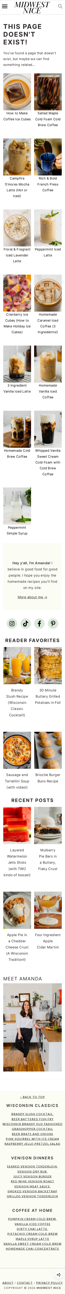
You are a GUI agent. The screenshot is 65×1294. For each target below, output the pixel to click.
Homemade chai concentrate (32, 1248)
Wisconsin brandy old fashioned (33, 1124)
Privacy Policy (49, 1282)
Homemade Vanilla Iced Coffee (48, 391)
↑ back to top (32, 1097)
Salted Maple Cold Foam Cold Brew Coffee (47, 119)
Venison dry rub (32, 1171)
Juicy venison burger (32, 1176)
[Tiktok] (25, 623)
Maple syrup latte (32, 1238)
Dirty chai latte (32, 1228)
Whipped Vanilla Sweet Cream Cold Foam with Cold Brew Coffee (47, 462)
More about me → (32, 597)
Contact (25, 1282)
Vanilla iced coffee (33, 1224)
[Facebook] (39, 623)
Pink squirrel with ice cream (32, 1138)
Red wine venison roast (32, 1181)
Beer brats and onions (32, 1134)
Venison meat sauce (32, 1186)
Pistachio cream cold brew (32, 1233)
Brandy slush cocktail (32, 1114)
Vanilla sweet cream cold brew (32, 1243)
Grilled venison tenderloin (32, 1196)
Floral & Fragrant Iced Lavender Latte (17, 255)
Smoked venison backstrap (32, 1191)
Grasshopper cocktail (32, 1128)
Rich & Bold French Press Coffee (47, 184)
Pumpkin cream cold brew (32, 1218)
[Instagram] (12, 623)
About (8, 1282)
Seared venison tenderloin (32, 1166)
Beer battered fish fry (33, 1119)
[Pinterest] (53, 623)
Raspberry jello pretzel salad (32, 1143)
